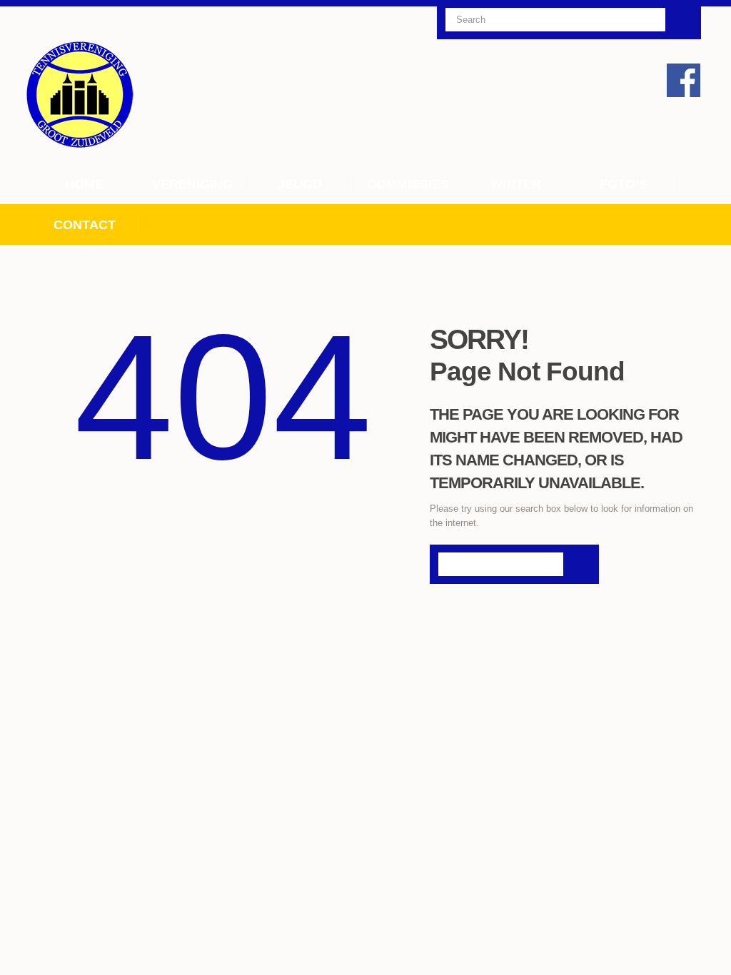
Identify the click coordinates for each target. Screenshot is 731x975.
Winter (515, 184)
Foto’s (623, 184)
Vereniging (192, 184)
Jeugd (300, 184)
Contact (85, 225)
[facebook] (683, 80)
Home (84, 184)
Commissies (408, 184)
